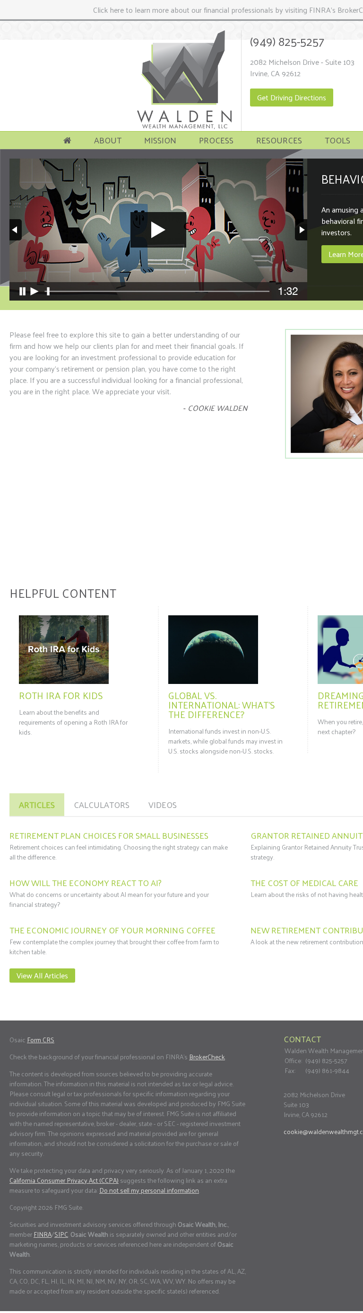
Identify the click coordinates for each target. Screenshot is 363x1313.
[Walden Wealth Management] (184, 126)
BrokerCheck (207, 1057)
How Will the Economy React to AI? (85, 882)
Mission (160, 140)
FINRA (43, 1234)
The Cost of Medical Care (304, 882)
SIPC (61, 1234)
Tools (337, 140)
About (107, 140)
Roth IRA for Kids (61, 695)
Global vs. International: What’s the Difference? (221, 705)
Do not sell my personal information (149, 1190)
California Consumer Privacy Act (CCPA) (64, 1180)
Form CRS (40, 1040)
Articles (37, 804)
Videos (162, 804)
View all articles (42, 975)
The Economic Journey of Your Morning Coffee (112, 930)
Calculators (102, 804)
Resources (279, 140)
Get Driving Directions (291, 97)
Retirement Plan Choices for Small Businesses (108, 835)
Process (216, 140)
